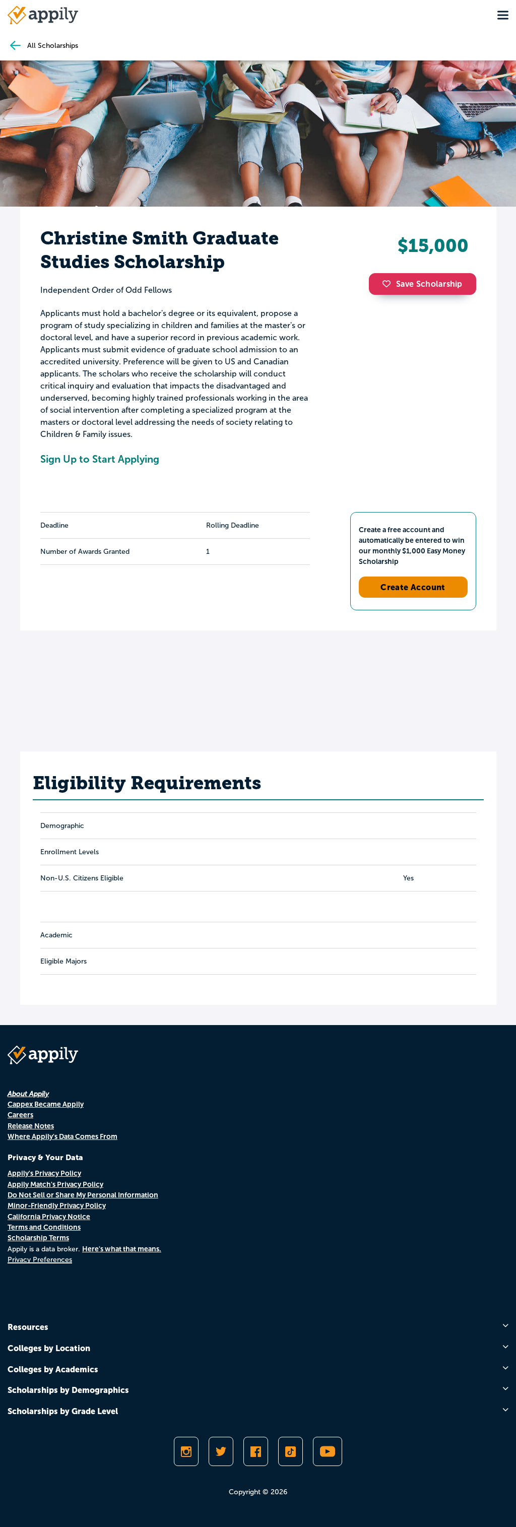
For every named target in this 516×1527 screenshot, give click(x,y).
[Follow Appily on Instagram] (186, 1451)
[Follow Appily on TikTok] (290, 1451)
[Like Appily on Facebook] (255, 1451)
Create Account (412, 587)
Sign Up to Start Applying (99, 459)
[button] (389, 284)
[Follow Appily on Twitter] (221, 1451)
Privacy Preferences (40, 1259)
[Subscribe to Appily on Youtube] (327, 1451)
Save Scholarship (429, 284)
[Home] (43, 15)
